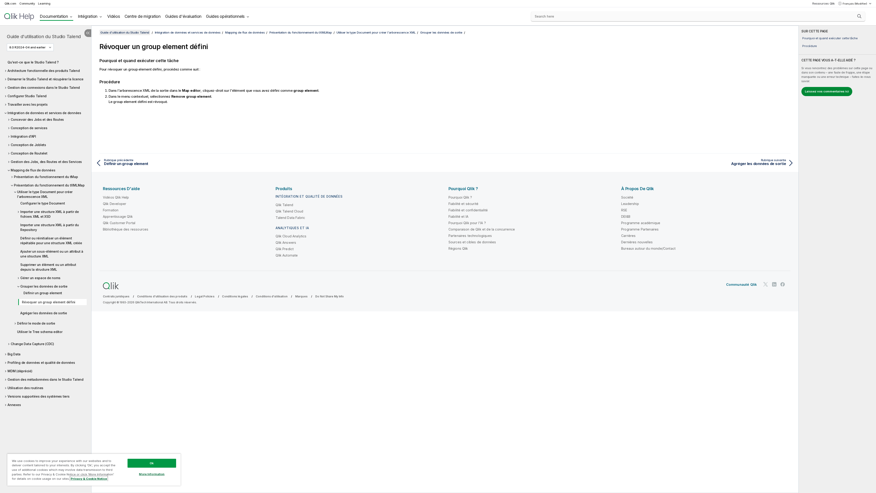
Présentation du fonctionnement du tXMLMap (49, 185)
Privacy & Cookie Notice (89, 478)
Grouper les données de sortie (44, 286)
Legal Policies (204, 296)
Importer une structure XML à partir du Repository (49, 227)
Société (627, 197)
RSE (624, 210)
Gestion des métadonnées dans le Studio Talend (45, 379)
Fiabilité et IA (458, 216)
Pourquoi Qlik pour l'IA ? (467, 223)
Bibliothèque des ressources (125, 229)
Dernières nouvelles (637, 242)
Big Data (14, 354)
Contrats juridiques (116, 296)
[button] (859, 16)
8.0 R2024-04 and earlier (27, 47)
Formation (110, 210)
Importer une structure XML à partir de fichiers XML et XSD (49, 214)
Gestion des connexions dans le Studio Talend (44, 87)
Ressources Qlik (823, 3)
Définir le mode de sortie (36, 323)
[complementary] (837, 259)
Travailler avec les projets (27, 104)
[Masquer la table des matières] (87, 33)
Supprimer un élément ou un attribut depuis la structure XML (48, 267)
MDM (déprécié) (20, 371)
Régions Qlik (458, 248)
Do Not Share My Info (329, 296)
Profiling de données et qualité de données (41, 363)
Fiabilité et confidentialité (468, 210)
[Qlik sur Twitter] (765, 284)
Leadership (630, 204)
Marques (301, 296)
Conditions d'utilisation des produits (162, 296)
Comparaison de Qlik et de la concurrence (481, 229)
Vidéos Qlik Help (116, 197)
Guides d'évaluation (183, 16)
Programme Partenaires (640, 229)
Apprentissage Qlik (118, 216)
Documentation (54, 16)
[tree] (46, 232)
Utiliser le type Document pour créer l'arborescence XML (45, 194)
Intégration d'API (23, 136)
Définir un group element (42, 293)
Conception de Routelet (29, 153)
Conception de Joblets (28, 145)
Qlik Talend (284, 205)
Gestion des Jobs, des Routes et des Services (46, 162)
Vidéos (113, 16)
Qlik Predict (285, 249)
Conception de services (29, 128)
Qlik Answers (286, 242)
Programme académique (640, 223)
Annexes (14, 405)
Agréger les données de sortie (43, 313)
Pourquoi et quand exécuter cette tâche (830, 38)
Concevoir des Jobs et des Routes (37, 119)
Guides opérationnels (225, 16)
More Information (151, 474)
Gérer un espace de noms (40, 278)
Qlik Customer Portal (119, 223)
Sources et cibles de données (472, 242)
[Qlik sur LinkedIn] (774, 284)
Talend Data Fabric (290, 218)
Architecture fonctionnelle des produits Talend (44, 71)
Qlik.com (10, 3)
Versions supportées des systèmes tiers (39, 396)
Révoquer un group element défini (48, 302)
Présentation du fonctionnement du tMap (46, 177)
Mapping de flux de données (33, 170)
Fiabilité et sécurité (463, 204)
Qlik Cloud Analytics (291, 236)
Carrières (628, 236)
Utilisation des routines (25, 388)
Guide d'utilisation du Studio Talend (44, 36)
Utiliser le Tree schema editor (40, 332)
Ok (152, 463)
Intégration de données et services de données (44, 113)
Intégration (87, 16)
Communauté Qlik (741, 284)
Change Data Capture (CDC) (32, 344)
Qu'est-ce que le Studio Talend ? (33, 62)
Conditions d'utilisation (271, 296)
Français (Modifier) (855, 3)
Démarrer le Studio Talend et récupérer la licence (45, 79)
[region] (94, 470)
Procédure (809, 46)
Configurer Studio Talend (27, 96)
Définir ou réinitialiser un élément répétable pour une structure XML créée (51, 240)
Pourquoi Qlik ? (460, 197)
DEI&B (625, 216)
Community (27, 3)
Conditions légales (235, 296)
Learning (44, 3)
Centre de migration (143, 16)
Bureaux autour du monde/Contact (648, 248)
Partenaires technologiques (470, 236)
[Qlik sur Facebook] (782, 284)
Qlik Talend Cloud (289, 211)
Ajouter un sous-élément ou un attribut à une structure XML (51, 253)
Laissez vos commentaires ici (827, 91)
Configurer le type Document (42, 203)
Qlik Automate (287, 255)
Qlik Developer (114, 204)
